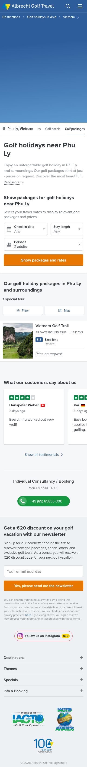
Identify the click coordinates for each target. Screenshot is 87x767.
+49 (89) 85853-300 (46, 501)
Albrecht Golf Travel (33, 6)
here (28, 615)
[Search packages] (68, 6)
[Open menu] (80, 6)
